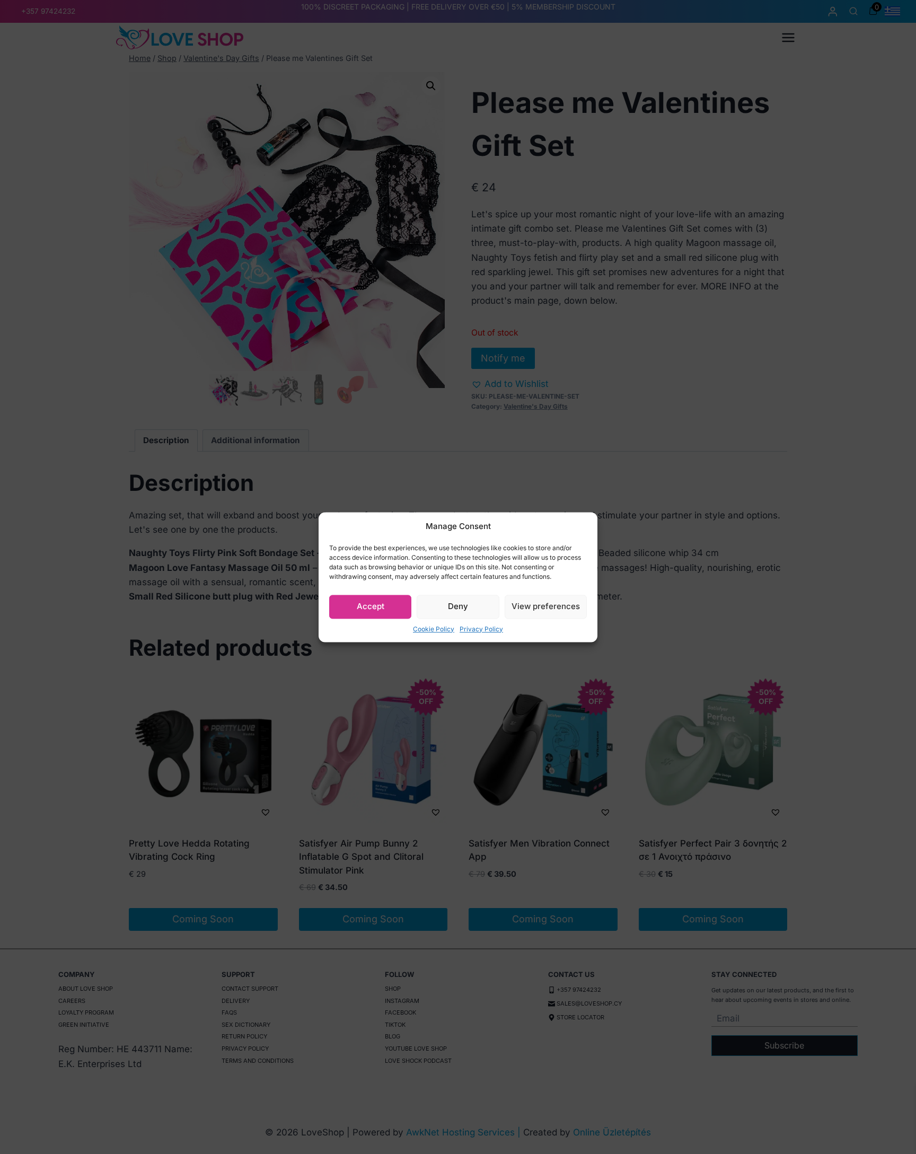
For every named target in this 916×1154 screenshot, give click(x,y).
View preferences (546, 606)
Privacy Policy (481, 629)
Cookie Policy (433, 629)
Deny (458, 606)
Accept (370, 606)
